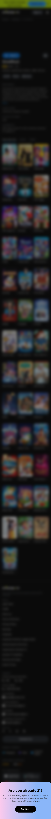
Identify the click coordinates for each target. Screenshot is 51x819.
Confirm (25, 809)
